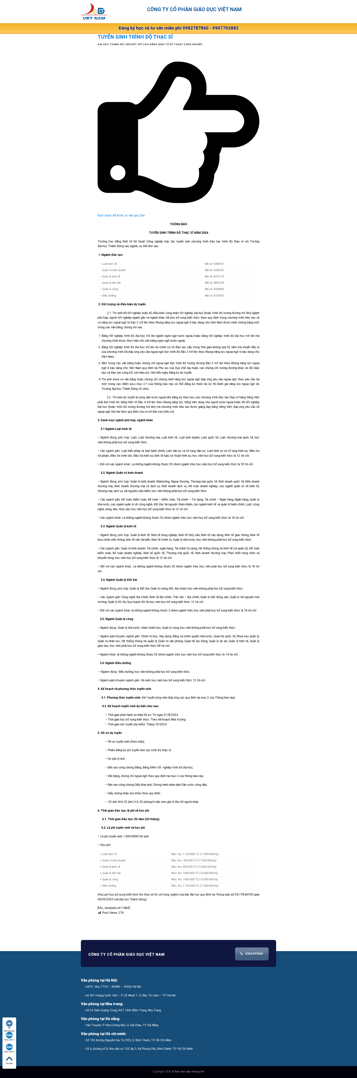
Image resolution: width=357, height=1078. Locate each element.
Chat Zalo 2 (9, 1052)
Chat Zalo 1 (9, 1040)
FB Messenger (9, 1028)
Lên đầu (9, 1063)
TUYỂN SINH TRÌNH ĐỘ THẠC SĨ (135, 37)
